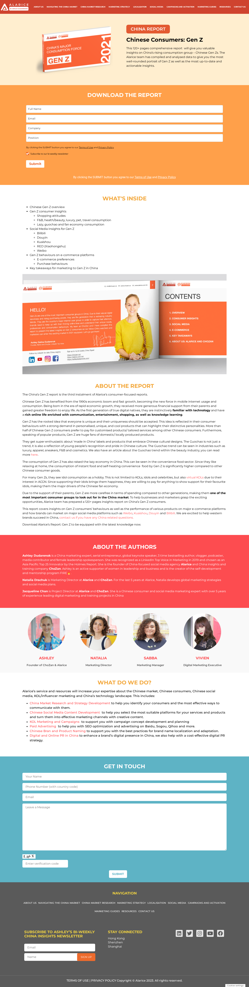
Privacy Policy (106, 147)
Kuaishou (140, 513)
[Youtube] (210, 933)
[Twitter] (189, 933)
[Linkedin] (179, 933)
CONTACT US (240, 7)
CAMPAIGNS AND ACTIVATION (180, 7)
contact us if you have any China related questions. (96, 517)
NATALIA (98, 658)
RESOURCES (224, 7)
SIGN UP (86, 957)
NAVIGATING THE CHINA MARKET (62, 7)
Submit (35, 164)
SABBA (150, 658)
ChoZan (55, 568)
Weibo (128, 513)
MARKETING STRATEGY (119, 7)
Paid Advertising (43, 726)
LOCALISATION (140, 7)
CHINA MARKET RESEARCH (93, 7)
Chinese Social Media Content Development (65, 712)
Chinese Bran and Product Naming (58, 731)
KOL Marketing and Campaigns (54, 722)
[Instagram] (199, 933)
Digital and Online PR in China (54, 735)
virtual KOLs (195, 477)
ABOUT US (38, 7)
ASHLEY (46, 658)
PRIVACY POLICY (103, 980)
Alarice (186, 564)
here (34, 454)
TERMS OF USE (78, 980)
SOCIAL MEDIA (156, 7)
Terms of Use (86, 147)
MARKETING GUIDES (207, 7)
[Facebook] (220, 933)
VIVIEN (202, 658)
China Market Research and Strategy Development (70, 703)
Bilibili (170, 513)
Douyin (154, 513)
